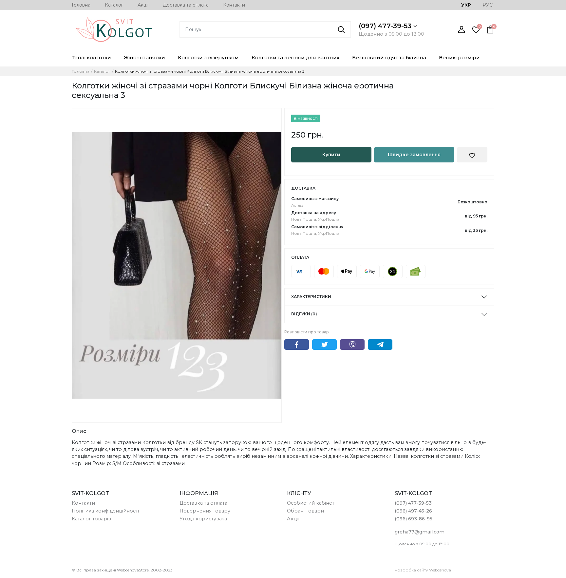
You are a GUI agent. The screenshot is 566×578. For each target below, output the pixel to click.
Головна (81, 5)
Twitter (324, 344)
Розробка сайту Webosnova (423, 570)
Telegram (380, 344)
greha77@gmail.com (419, 532)
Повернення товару (204, 511)
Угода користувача (203, 519)
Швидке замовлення (414, 155)
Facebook (296, 344)
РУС (487, 5)
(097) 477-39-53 (386, 26)
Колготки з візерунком (208, 57)
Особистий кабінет (310, 503)
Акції (143, 5)
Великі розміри (459, 57)
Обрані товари (305, 511)
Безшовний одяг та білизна (389, 57)
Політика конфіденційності (105, 511)
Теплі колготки (91, 57)
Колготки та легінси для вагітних (295, 57)
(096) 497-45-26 (413, 511)
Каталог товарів (91, 519)
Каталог (114, 5)
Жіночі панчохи (144, 57)
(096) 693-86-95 (413, 519)
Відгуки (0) (304, 313)
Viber (352, 344)
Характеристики (311, 296)
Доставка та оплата (186, 5)
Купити (331, 155)
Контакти (234, 5)
